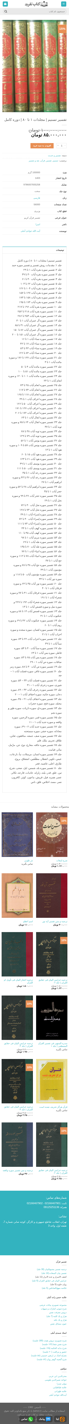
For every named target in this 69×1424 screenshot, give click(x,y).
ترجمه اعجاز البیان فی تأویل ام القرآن (18, 981)
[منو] (63, 4)
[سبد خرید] (5, 4)
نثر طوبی (28, 860)
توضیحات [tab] (60, 250)
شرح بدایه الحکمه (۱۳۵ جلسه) (53, 1348)
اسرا (38, 224)
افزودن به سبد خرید (42, 145)
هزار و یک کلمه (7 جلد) (57, 1316)
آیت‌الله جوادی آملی (58, 1395)
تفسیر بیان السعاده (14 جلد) (54, 1273)
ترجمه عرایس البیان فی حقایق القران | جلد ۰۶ (53, 981)
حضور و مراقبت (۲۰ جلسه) (55, 1352)
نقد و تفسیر (34, 160)
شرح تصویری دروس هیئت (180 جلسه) (50, 1340)
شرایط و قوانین (35, 1419)
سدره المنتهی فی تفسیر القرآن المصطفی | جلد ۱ (52, 1044)
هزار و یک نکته (60, 1320)
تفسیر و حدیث (54, 155)
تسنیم (55, 160)
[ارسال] (6, 11)
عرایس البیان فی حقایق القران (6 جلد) (49, 1280)
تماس (24, 1419)
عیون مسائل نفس (58, 1324)
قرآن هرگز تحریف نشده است (53, 1107)
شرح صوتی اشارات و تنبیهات (54, 1309)
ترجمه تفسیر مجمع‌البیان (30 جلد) (52, 1269)
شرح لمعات (61, 860)
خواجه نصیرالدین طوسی (56, 1380)
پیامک (42, 1419)
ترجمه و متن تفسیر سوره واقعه (18, 1170)
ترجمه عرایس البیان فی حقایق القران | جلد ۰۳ (18, 1044)
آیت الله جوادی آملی (30, 231)
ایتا (57, 1419)
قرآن (43, 160)
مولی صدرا (62, 1383)
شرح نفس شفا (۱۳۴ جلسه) (54, 1344)
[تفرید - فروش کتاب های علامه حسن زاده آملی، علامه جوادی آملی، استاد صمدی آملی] (36, 4)
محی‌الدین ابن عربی (58, 1376)
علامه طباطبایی (60, 1387)
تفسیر (49, 160)
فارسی (36, 198)
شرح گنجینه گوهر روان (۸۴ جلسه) (52, 1359)
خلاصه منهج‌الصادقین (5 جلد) (54, 1288)
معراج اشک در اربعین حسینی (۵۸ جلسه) (49, 1355)
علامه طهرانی (60, 1391)
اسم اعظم (28, 921)
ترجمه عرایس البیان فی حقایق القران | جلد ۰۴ (18, 1108)
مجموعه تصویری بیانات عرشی (53, 1305)
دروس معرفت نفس (58, 1312)
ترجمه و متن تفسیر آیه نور (54, 921)
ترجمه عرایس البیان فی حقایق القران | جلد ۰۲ (53, 1171)
